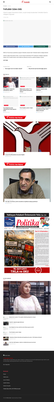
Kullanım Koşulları (7, 385)
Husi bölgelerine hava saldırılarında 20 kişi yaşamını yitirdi (9, 109)
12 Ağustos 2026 (9, 203)
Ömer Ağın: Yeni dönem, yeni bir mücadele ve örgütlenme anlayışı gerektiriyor (21, 201)
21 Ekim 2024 (5, 17)
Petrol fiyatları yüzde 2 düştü (26, 107)
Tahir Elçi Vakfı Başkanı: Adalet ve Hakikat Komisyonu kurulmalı (22, 342)
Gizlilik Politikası (6, 382)
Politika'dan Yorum (9, 153)
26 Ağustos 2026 (23, 93)
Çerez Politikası (6, 379)
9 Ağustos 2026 (8, 156)
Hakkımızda (5, 377)
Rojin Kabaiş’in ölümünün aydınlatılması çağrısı (14, 311)
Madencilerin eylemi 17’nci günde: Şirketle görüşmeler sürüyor (26, 90)
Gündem (9, 5)
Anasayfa (5, 5)
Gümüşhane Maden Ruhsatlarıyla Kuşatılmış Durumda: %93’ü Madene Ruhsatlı (43, 109)
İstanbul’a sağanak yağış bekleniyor (16, 322)
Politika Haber (8, 397)
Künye (4, 374)
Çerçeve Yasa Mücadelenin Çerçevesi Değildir (15, 154)
